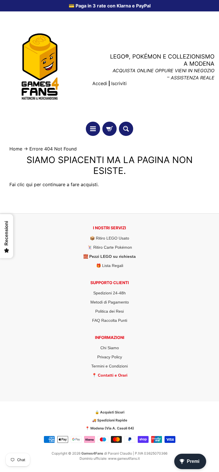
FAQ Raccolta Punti (109, 320)
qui (29, 184)
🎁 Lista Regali (109, 265)
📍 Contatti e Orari (109, 375)
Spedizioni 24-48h (109, 293)
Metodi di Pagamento (109, 302)
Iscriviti (119, 83)
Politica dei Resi (109, 311)
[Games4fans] (40, 66)
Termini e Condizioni (109, 366)
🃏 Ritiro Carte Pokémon (109, 247)
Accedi (99, 83)
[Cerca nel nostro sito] (126, 129)
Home (15, 149)
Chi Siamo (109, 348)
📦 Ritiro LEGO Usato (109, 238)
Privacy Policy (109, 357)
